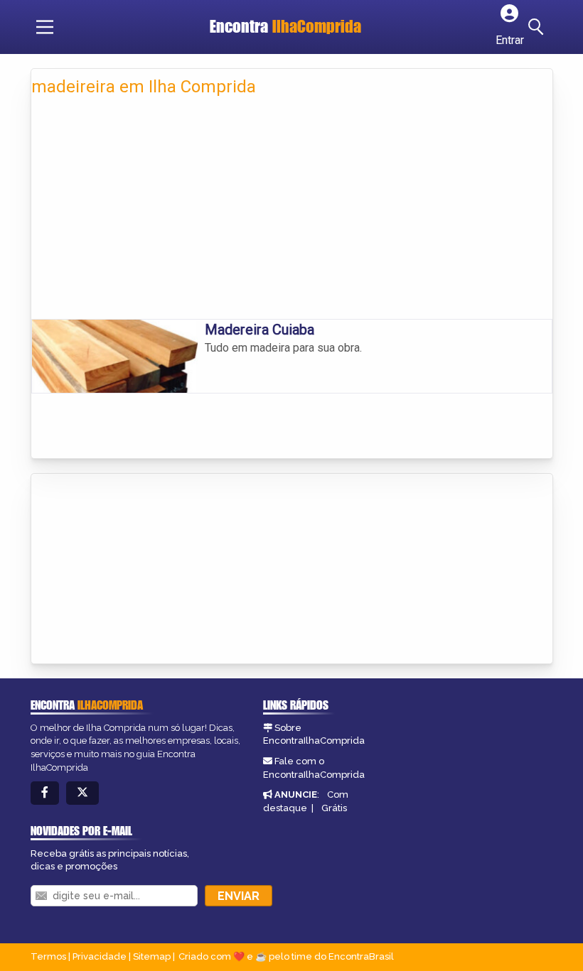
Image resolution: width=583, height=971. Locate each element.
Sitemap (152, 956)
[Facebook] (45, 793)
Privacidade (100, 956)
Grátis (334, 808)
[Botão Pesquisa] (538, 27)
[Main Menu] (45, 27)
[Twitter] (82, 793)
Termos (48, 956)
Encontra (285, 26)
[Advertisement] (291, 212)
